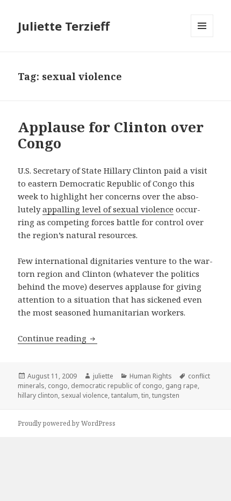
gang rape (181, 385)
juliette (103, 376)
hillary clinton (38, 395)
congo (58, 385)
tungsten (165, 395)
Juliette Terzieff (64, 26)
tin (145, 395)
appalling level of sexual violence (108, 209)
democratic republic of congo (116, 385)
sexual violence (84, 395)
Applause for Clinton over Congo (111, 135)
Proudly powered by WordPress (67, 423)
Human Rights (150, 376)
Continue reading (57, 338)
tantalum (124, 395)
